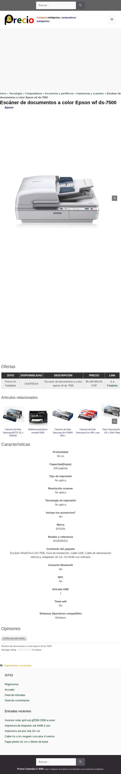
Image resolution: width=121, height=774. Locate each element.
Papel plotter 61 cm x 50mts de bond (26, 741)
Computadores (33, 93)
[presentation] (114, 421)
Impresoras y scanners (90, 93)
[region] (60, 53)
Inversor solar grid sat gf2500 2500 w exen (30, 720)
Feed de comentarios (17, 700)
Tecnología (15, 93)
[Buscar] (80, 5)
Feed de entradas (15, 695)
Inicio (3, 93)
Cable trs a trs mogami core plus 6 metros (30, 736)
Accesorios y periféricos (59, 93)
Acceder (9, 689)
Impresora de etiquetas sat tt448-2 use (27, 725)
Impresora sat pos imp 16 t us (22, 731)
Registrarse (11, 684)
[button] (114, 198)
